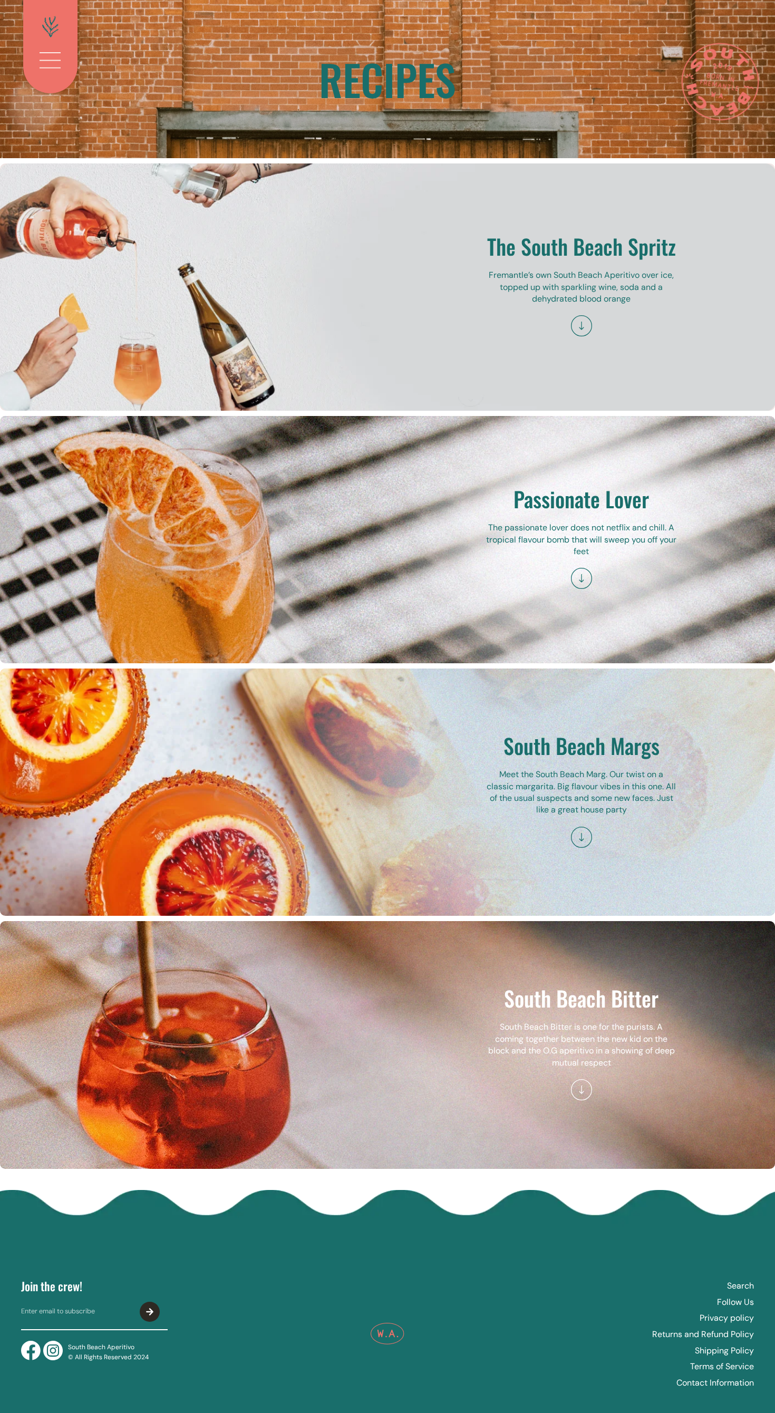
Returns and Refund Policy (703, 1334)
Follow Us (735, 1302)
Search (740, 1285)
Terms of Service (722, 1366)
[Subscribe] (150, 1312)
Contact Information (715, 1382)
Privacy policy (727, 1317)
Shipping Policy (724, 1350)
